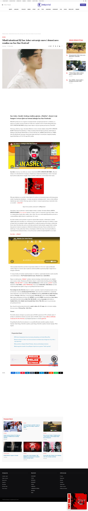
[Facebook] (3, 95)
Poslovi (24, 9)
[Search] (85, 1)
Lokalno (16, 9)
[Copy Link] (57, 46)
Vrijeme (77, 9)
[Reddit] (3, 112)
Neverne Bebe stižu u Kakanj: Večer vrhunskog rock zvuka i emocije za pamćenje (52, 456)
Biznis (29, 9)
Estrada (5, 433)
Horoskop (55, 9)
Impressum (62, 478)
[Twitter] (3, 98)
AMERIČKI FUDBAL (35, 488)
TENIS (32, 478)
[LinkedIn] (3, 109)
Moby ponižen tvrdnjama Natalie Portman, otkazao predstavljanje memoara (31, 344)
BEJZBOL (33, 490)
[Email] (3, 103)
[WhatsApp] (3, 118)
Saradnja (61, 482)
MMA (32, 492)
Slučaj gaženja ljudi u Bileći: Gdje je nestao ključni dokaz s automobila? (77, 56)
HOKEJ (32, 484)
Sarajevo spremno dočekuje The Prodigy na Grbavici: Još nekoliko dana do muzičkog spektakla (12, 436)
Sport (34, 9)
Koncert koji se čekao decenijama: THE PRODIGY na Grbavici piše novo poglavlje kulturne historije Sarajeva (31, 457)
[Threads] (3, 121)
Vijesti (10, 9)
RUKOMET (33, 482)
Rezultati (71, 9)
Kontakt (83, 4)
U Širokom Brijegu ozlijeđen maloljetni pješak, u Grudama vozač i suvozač (76, 73)
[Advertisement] (44, 22)
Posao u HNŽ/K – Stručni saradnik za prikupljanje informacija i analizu (76, 80)
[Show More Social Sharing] (62, 46)
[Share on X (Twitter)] (55, 46)
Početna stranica (5, 33)
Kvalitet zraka (4, 486)
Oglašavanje (62, 484)
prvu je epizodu (22, 212)
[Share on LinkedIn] (59, 46)
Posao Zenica (4, 488)
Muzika (4, 37)
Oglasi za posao (5, 478)
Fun (61, 9)
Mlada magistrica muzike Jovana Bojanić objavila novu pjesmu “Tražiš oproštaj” (32, 346)
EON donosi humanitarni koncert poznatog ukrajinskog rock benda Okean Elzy (32, 337)
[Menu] (2, 4)
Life (38, 9)
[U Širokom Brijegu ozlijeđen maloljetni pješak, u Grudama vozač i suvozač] (76, 65)
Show (65, 9)
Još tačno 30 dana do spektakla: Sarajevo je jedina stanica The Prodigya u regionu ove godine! (32, 426)
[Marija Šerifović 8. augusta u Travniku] (13, 447)
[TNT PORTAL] (44, 5)
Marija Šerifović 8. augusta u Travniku (11, 455)
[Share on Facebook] (53, 46)
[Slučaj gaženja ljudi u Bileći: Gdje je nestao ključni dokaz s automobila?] (76, 48)
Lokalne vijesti (6, 453)
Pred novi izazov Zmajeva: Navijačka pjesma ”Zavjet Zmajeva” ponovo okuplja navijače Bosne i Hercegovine (51, 436)
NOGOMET (33, 476)
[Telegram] (3, 115)
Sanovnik (48, 9)
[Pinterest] (3, 101)
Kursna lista (4, 480)
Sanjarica (4, 482)
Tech (42, 9)
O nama (61, 476)
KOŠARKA (33, 480)
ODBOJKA (33, 486)
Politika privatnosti (63, 488)
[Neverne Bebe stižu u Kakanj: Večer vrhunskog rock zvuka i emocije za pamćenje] (52, 447)
